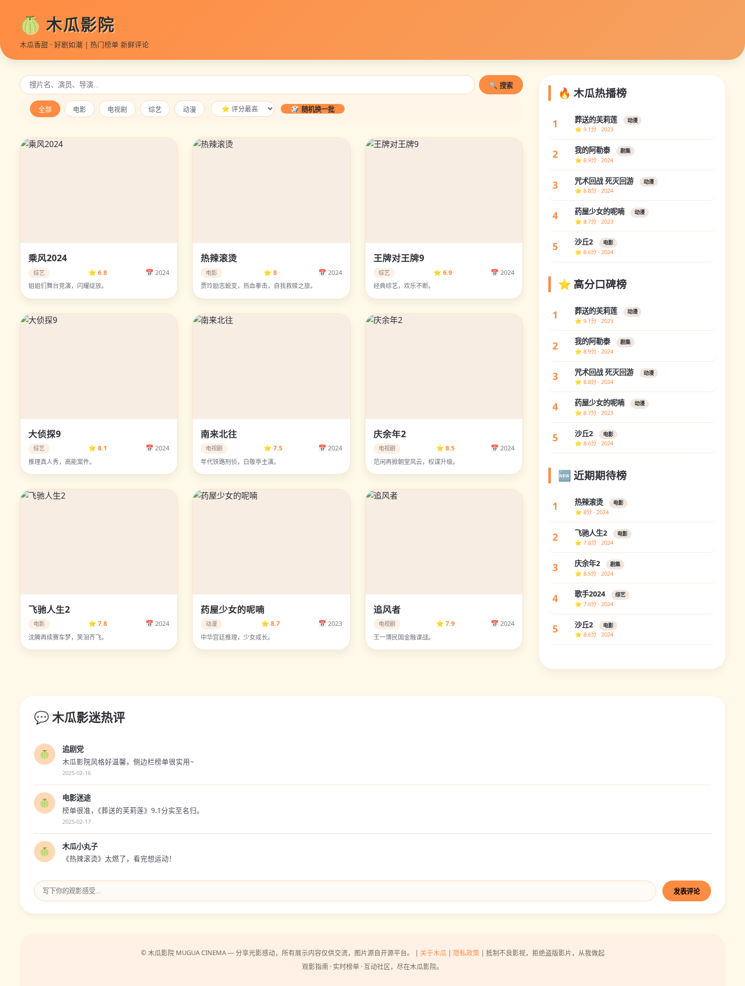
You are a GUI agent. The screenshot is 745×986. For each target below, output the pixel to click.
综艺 (155, 109)
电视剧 (117, 109)
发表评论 (687, 891)
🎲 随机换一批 (312, 109)
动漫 (189, 109)
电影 (79, 109)
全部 (45, 109)
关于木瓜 (433, 952)
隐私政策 (466, 952)
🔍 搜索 (501, 85)
